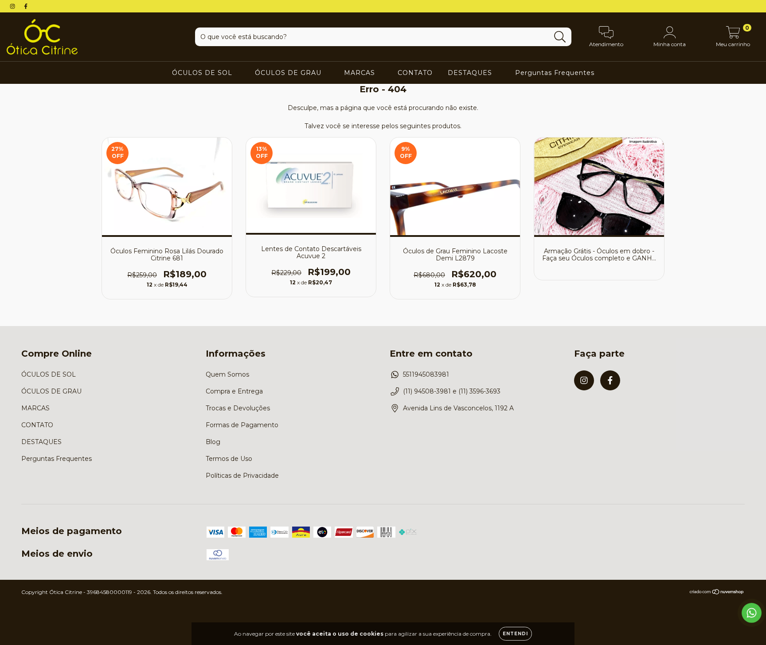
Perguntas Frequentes (554, 73)
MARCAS (360, 73)
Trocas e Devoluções (238, 408)
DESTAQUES (471, 73)
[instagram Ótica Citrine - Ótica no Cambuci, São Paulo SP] (13, 6)
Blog (213, 442)
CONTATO (415, 73)
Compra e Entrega (234, 391)
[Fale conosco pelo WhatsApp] (752, 613)
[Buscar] (560, 37)
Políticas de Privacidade (242, 476)
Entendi (515, 634)
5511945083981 (426, 374)
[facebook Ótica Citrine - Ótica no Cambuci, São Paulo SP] (25, 6)
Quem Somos (227, 374)
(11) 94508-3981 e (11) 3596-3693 (451, 391)
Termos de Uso (229, 459)
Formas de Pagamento (242, 425)
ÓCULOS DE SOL (203, 73)
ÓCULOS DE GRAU (289, 73)
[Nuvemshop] (717, 592)
